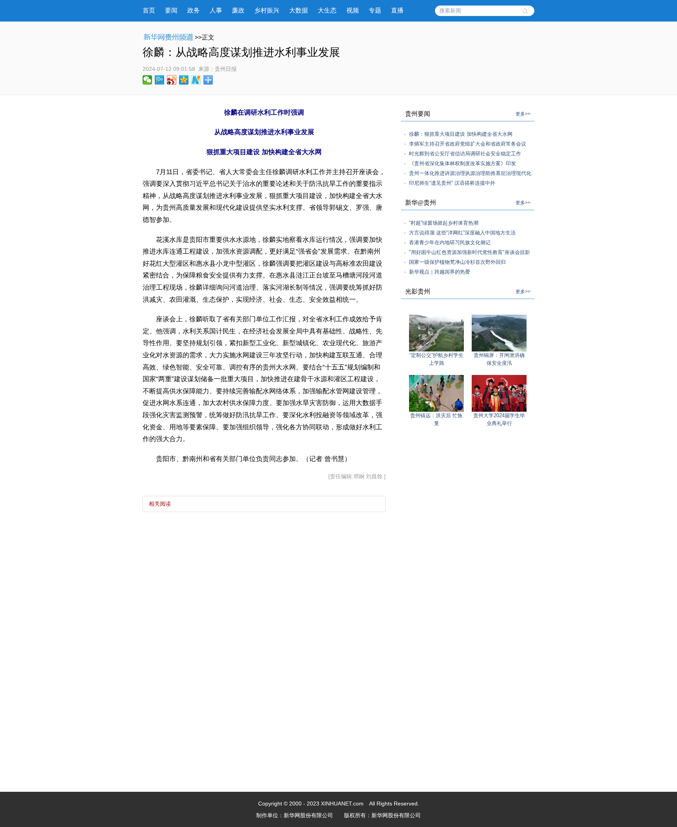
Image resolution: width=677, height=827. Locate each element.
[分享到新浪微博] (172, 80)
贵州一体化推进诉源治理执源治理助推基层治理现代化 (470, 173)
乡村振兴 (266, 10)
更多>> (523, 114)
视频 (352, 10)
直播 (397, 10)
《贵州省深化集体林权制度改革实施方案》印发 (462, 163)
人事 (216, 10)
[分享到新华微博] (196, 80)
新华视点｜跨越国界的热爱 (439, 272)
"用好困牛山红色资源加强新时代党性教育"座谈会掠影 (469, 252)
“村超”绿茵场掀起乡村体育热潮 (443, 223)
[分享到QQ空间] (184, 80)
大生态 (327, 10)
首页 (149, 10)
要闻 (171, 10)
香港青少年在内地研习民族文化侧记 (450, 242)
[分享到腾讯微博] (160, 80)
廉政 (238, 10)
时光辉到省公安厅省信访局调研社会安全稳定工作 (465, 154)
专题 (375, 10)
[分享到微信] (147, 80)
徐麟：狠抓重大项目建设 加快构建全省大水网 (460, 134)
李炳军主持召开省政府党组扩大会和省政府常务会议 (467, 144)
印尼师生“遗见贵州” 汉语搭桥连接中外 (452, 183)
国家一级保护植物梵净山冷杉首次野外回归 (457, 262)
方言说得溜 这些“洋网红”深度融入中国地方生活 (462, 233)
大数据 (298, 10)
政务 (193, 10)
